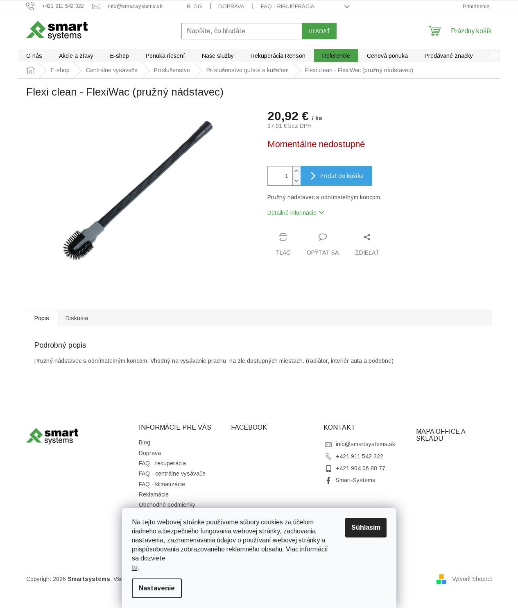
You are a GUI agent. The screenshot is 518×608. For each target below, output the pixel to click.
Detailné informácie (292, 212)
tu (135, 567)
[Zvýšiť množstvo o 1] (296, 171)
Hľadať (319, 31)
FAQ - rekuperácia (287, 6)
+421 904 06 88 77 (360, 468)
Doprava (231, 6)
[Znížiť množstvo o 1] (296, 180)
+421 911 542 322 (359, 456)
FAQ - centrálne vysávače (172, 473)
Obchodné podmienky (167, 504)
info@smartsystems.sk (365, 444)
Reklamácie (154, 494)
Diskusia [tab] (77, 318)
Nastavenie (157, 588)
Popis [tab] (41, 318)
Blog (194, 6)
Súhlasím (365, 527)
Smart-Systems (355, 480)
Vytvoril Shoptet (472, 578)
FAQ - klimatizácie (162, 484)
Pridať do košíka (342, 176)
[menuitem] (34, 55)
